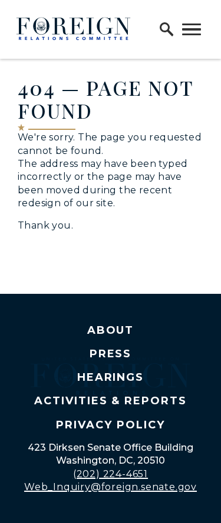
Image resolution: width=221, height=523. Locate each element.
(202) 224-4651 (110, 474)
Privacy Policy (110, 424)
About (110, 330)
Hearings (110, 377)
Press (111, 353)
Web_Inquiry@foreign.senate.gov (110, 486)
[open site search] (167, 29)
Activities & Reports (110, 400)
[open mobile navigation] (191, 29)
